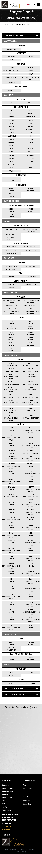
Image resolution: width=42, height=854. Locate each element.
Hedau (11, 133)
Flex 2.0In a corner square (11, 496)
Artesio (11, 117)
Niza (11, 149)
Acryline (6, 829)
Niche (11, 74)
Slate (11, 683)
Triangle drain (31, 250)
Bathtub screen (7, 791)
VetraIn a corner (30, 659)
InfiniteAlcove (11, 503)
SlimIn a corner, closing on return (31, 581)
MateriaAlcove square (31, 375)
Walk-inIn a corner (11, 649)
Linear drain (11, 247)
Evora (30, 126)
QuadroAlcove (11, 572)
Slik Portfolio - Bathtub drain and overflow (11, 237)
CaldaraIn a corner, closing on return (31, 489)
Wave (11, 171)
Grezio (30, 673)
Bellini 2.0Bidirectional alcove (31, 452)
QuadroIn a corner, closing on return (31, 574)
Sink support (31, 266)
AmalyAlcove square (11, 364)
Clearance (7, 823)
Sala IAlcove (11, 195)
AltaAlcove (11, 429)
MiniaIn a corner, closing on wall (11, 535)
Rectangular (31, 284)
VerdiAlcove (30, 210)
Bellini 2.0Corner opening (11, 457)
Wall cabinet (11, 269)
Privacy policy (21, 852)
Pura (11, 152)
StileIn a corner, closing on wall (11, 597)
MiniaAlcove (11, 526)
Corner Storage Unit (11, 71)
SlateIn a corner (30, 344)
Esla (11, 123)
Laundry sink (31, 277)
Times (31, 161)
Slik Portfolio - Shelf (11, 77)
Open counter (11, 266)
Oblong (11, 284)
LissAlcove (11, 322)
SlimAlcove (11, 580)
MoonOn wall (11, 339)
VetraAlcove (11, 659)
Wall (3, 801)
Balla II (31, 103)
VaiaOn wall (31, 626)
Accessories (11, 49)
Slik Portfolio (28, 788)
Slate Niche (30, 683)
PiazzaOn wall (31, 565)
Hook (31, 71)
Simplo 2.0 (30, 155)
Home (4, 24)
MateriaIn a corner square (30, 383)
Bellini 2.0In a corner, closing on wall (11, 466)
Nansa (30, 142)
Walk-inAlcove (31, 643)
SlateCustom (11, 344)
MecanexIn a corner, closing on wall (11, 520)
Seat (11, 60)
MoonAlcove (30, 328)
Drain (4, 804)
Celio (31, 120)
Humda (30, 133)
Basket (11, 67)
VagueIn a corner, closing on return (31, 612)
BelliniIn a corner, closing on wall (11, 481)
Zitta (24, 785)
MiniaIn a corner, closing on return (31, 528)
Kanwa (30, 139)
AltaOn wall (31, 437)
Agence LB (33, 849)
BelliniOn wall (31, 480)
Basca (11, 120)
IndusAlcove (11, 643)
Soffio (11, 158)
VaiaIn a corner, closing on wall (11, 627)
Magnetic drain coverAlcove (11, 302)
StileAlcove (11, 588)
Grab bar (11, 57)
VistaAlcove (11, 216)
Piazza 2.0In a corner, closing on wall (11, 550)
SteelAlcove (11, 210)
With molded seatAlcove (30, 307)
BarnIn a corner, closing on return (31, 445)
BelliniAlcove (11, 473)
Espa (30, 123)
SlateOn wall (11, 349)
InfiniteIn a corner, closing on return (31, 504)
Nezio (11, 676)
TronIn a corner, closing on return (31, 604)
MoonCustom (11, 333)
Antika (30, 114)
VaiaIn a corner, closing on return (31, 619)
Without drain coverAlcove (11, 312)
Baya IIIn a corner (30, 190)
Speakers (11, 90)
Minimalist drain (30, 247)
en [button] (30, 4)
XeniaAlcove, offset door (31, 396)
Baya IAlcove (11, 190)
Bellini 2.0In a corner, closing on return (31, 458)
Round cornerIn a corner (11, 307)
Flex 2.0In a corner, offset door (30, 497)
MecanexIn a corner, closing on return (31, 512)
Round (11, 288)
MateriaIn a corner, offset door (11, 389)
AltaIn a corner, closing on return (31, 430)
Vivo (11, 168)
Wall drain (11, 253)
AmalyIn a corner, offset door (11, 376)
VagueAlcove (11, 611)
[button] (38, 4)
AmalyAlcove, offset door (31, 364)
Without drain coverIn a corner (31, 312)
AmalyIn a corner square (30, 370)
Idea (30, 136)
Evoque (11, 277)
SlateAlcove (30, 339)
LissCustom (31, 322)
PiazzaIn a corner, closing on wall (11, 566)
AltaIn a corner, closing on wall (11, 438)
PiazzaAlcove (11, 557)
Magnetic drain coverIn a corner (30, 302)
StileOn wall (31, 596)
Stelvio (11, 161)
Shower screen (7, 788)
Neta (11, 145)
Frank (11, 130)
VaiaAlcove (11, 618)
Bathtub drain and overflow (30, 230)
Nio (31, 145)
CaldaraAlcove (11, 488)
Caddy (30, 67)
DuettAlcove (11, 180)
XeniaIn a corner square (11, 402)
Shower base (7, 798)
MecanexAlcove (11, 511)
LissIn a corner (11, 328)
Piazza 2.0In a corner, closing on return (31, 543)
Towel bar (11, 82)
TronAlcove (11, 603)
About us (26, 801)
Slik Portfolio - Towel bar (30, 78)
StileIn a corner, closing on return (31, 589)
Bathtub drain (11, 229)
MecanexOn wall (30, 519)
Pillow (30, 57)
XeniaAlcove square (31, 388)
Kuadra (11, 142)
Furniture (5, 807)
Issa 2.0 (11, 139)
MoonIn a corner (30, 333)
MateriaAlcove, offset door (11, 383)
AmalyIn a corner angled (11, 370)
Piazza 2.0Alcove (11, 542)
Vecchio (11, 165)
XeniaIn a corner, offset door (11, 410)
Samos (30, 152)
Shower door (7, 785)
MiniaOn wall (31, 534)
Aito (11, 111)
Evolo (11, 126)
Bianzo (11, 673)
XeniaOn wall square (30, 409)
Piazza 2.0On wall (30, 549)
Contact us (27, 804)
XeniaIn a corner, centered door (30, 403)
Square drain (11, 250)
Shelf (31, 74)
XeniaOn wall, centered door (11, 418)
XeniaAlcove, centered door (11, 396)
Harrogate (30, 130)
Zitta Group (7, 826)
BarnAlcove (11, 444)
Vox (30, 168)
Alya (30, 111)
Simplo (11, 155)
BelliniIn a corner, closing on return (31, 474)
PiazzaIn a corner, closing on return (31, 558)
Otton (30, 149)
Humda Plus (11, 136)
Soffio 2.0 (30, 158)
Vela (31, 165)
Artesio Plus (30, 117)
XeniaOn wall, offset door (30, 417)
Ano (11, 114)
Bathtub (5, 794)
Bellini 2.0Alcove (11, 452)
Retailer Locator (10, 815)
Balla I (11, 103)
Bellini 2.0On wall (30, 465)
